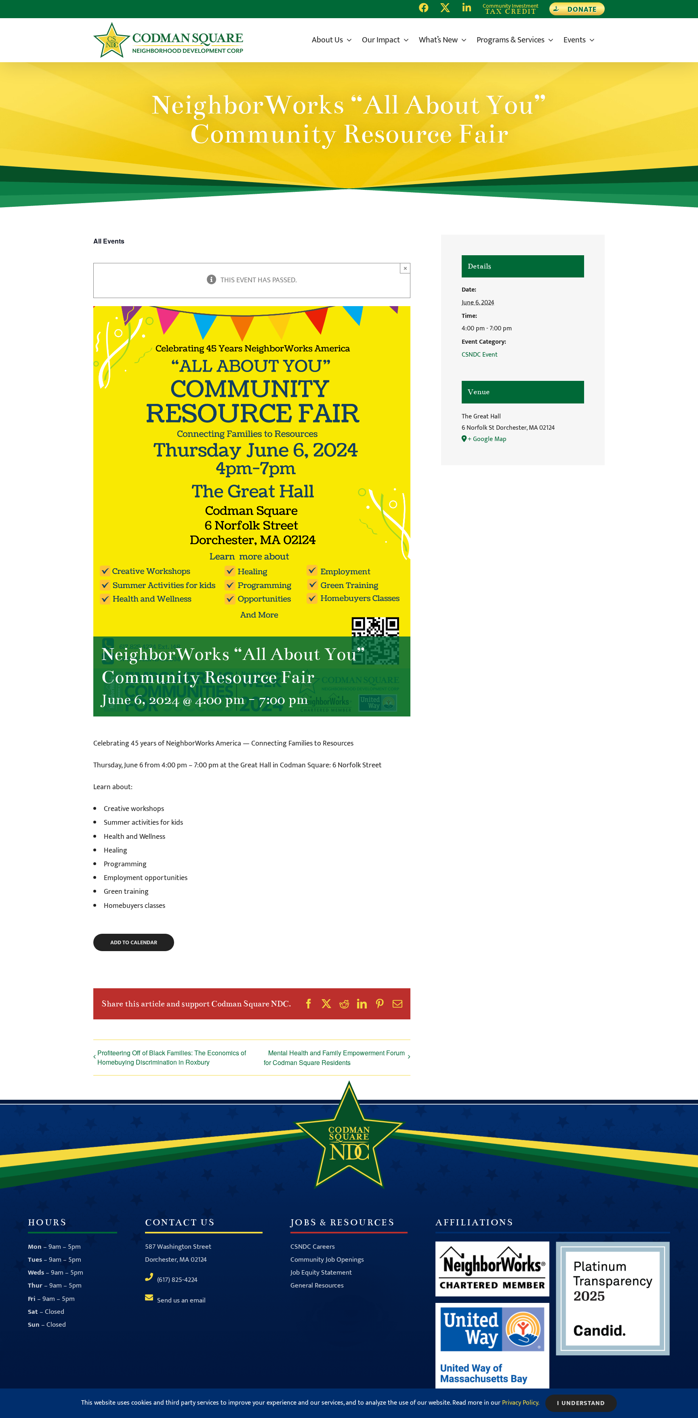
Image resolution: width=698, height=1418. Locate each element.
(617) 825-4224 (177, 1280)
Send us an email (181, 1300)
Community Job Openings (327, 1259)
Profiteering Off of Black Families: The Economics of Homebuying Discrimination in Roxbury (171, 1057)
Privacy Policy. (520, 1402)
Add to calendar (133, 942)
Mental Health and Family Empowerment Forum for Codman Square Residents (334, 1057)
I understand (581, 1403)
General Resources (317, 1285)
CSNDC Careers (312, 1246)
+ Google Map (487, 439)
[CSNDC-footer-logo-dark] (349, 1084)
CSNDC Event (480, 354)
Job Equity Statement (321, 1272)
